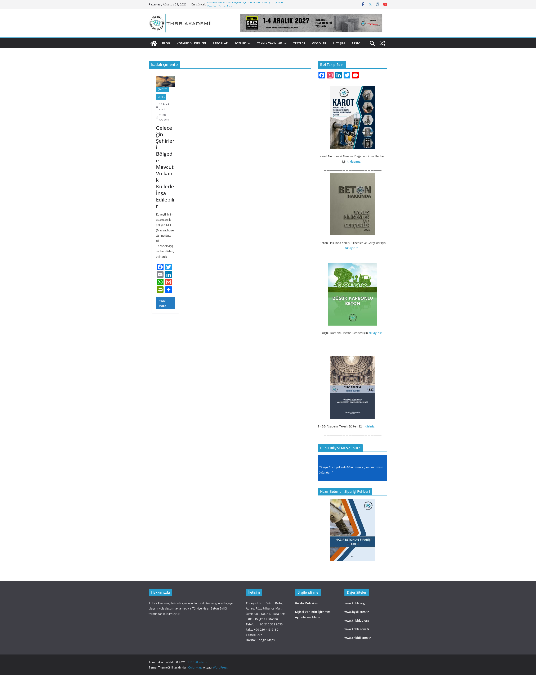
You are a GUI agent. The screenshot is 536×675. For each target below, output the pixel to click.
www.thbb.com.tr (356, 629)
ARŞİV (356, 43)
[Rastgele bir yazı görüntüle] (382, 43)
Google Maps (265, 640)
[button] (248, 43)
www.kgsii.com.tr (356, 612)
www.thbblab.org (356, 620)
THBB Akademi (164, 117)
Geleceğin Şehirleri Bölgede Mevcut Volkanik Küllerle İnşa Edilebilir (165, 166)
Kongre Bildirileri (191, 43)
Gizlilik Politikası (306, 603)
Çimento (163, 89)
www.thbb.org (354, 603)
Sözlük (240, 43)
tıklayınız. (354, 161)
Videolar (319, 43)
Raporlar (220, 43)
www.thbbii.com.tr (357, 638)
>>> (259, 635)
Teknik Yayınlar (269, 43)
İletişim (339, 43)
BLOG (166, 43)
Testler (299, 43)
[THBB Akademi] (154, 43)
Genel (161, 96)
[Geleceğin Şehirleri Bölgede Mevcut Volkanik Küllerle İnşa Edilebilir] (165, 81)
